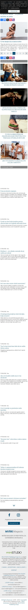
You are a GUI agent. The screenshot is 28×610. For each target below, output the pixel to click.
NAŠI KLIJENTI (21, 567)
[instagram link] (18, 515)
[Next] (26, 31)
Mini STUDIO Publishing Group (17, 603)
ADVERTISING (12, 567)
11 (10, 53)
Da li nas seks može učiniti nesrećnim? (12, 283)
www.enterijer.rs (18, 591)
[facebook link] (9, 515)
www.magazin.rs (19, 586)
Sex (8, 188)
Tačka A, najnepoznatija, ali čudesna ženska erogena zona (12, 468)
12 (14, 53)
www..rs (18, 582)
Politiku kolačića (15, 8)
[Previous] (1, 31)
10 (7, 53)
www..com (14, 584)
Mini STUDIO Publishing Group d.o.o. (11, 557)
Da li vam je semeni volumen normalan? (13, 498)
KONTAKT (14, 570)
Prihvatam (14, 11)
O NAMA (4, 567)
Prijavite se (14, 523)
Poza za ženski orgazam (8, 191)
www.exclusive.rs (21, 588)
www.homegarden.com (13, 592)
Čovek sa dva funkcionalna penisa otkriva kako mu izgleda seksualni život (13, 222)
